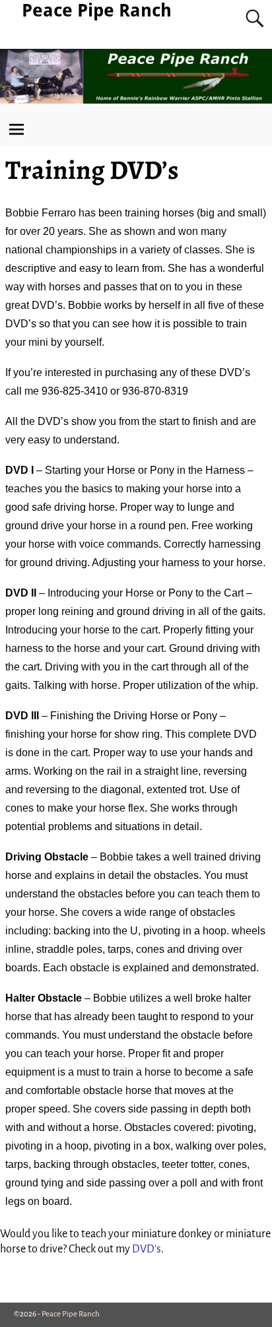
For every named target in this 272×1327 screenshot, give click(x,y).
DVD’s (146, 1249)
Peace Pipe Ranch (97, 10)
